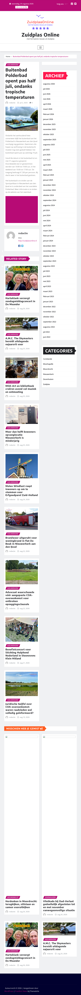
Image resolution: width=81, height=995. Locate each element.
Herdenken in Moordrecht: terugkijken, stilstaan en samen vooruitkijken (21, 904)
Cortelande (47, 359)
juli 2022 (46, 332)
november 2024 (49, 190)
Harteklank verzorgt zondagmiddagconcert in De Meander (20, 301)
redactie (12, 103)
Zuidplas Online (40, 35)
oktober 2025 (48, 134)
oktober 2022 (48, 317)
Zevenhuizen (48, 379)
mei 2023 (46, 281)
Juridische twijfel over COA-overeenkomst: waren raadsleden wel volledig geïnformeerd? (19, 708)
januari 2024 (48, 241)
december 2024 (49, 185)
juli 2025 (46, 149)
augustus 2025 (49, 144)
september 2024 (49, 200)
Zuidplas (46, 384)
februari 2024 (48, 236)
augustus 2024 (49, 205)
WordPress (8, 991)
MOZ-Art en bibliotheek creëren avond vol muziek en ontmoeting (20, 388)
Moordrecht (48, 369)
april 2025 (47, 165)
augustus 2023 (49, 266)
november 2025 (49, 129)
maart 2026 (47, 109)
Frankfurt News (21, 991)
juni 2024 (46, 215)
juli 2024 (46, 210)
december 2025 (49, 124)
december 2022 (49, 306)
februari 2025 (48, 175)
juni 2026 (46, 94)
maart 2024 (47, 230)
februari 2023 (48, 296)
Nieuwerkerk (48, 374)
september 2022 (49, 322)
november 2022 (49, 312)
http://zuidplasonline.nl (27, 241)
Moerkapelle (48, 364)
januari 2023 (48, 301)
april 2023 (47, 286)
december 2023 (49, 246)
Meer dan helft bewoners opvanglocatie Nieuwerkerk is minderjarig (20, 436)
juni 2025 (46, 155)
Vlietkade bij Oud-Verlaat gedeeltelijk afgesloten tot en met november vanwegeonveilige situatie (59, 906)
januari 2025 (48, 180)
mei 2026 (46, 99)
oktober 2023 (48, 256)
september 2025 (49, 139)
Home (8, 56)
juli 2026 (46, 89)
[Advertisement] (22, 209)
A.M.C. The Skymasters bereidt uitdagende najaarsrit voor (19, 341)
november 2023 (49, 251)
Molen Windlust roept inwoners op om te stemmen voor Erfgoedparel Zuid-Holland (21, 491)
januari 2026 (48, 119)
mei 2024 (46, 220)
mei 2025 (46, 160)
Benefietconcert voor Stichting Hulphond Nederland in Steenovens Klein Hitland (20, 654)
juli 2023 (46, 271)
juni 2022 (46, 337)
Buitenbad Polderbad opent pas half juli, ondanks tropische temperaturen (40, 56)
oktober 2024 (48, 195)
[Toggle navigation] (40, 47)
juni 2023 (46, 276)
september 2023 (49, 261)
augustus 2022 (49, 327)
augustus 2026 (49, 84)
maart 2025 (47, 170)
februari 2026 (48, 114)
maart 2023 (47, 291)
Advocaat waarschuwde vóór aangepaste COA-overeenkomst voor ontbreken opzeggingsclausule (19, 598)
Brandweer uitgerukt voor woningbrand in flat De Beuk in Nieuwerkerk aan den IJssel (21, 542)
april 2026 (47, 104)
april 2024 (47, 225)
